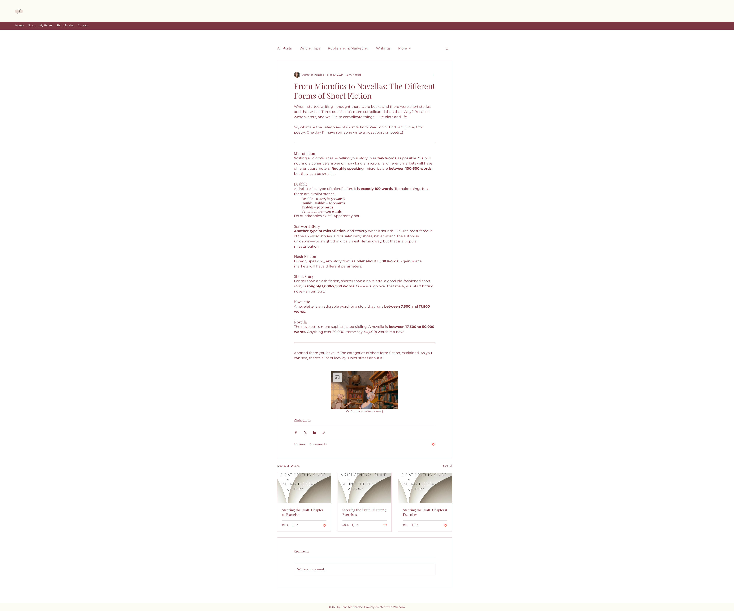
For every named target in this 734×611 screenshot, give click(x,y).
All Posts (284, 48)
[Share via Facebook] (296, 432)
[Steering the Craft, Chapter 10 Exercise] (304, 488)
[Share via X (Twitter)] (305, 432)
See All (447, 465)
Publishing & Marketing (348, 48)
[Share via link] (324, 432)
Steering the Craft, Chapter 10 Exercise (302, 512)
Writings (383, 48)
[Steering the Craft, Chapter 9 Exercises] (364, 488)
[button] (447, 48)
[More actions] (433, 74)
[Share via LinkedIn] (314, 432)
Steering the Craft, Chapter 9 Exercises (364, 512)
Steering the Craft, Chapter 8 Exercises (425, 512)
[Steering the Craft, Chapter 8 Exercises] (425, 488)
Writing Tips (310, 48)
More (402, 48)
